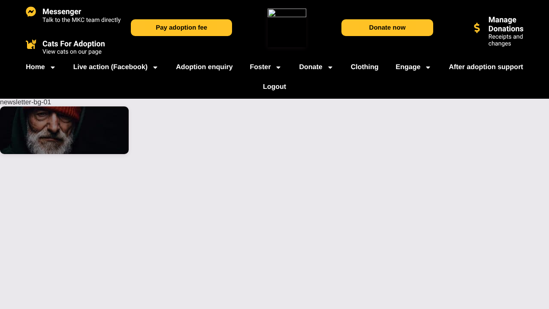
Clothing (365, 67)
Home (35, 67)
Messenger (61, 11)
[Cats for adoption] (31, 44)
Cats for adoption (73, 43)
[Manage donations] (477, 28)
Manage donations (506, 24)
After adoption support (486, 67)
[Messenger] (31, 11)
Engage (408, 67)
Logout (274, 87)
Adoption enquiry (204, 67)
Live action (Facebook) (110, 67)
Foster (260, 67)
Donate (310, 67)
